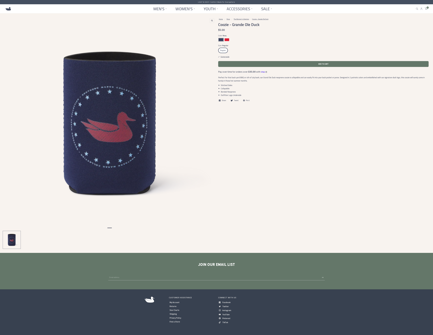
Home (221, 19)
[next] (212, 131)
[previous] (7, 131)
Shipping (173, 313)
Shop (228, 19)
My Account (174, 302)
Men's (158, 9)
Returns (173, 306)
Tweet (236, 100)
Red (227, 40)
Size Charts (174, 310)
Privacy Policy (175, 317)
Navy (221, 40)
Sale (265, 9)
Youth (210, 9)
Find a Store (175, 321)
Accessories (238, 9)
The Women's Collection (241, 19)
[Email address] (322, 277)
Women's (184, 9)
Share (224, 100)
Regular (223, 50)
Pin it (248, 100)
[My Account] (421, 8)
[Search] (417, 8)
